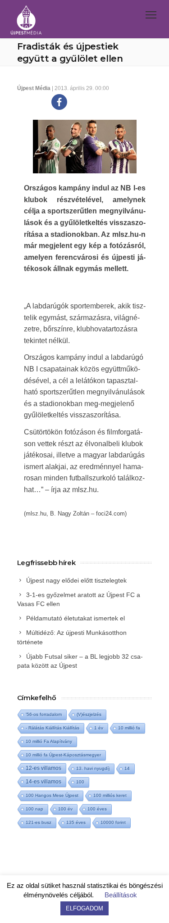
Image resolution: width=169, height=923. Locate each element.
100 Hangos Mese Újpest (52, 795)
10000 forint (113, 822)
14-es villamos (43, 781)
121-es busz (38, 822)
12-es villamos (43, 768)
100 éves (97, 808)
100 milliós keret (110, 795)
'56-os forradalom (44, 714)
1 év (98, 727)
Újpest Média (33, 88)
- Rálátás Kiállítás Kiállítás (52, 727)
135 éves (76, 822)
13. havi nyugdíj (93, 768)
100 (80, 781)
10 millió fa (129, 727)
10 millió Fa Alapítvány (49, 741)
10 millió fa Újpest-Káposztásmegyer (63, 754)
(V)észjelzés (89, 714)
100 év (65, 808)
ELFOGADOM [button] (84, 908)
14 (127, 768)
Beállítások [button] (121, 895)
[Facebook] (59, 102)
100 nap (34, 808)
